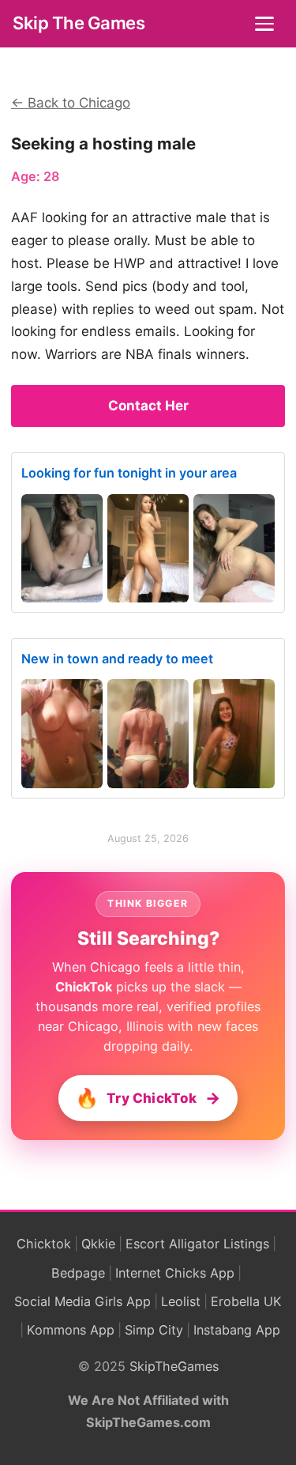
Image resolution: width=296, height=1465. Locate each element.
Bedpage (78, 1273)
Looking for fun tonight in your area (129, 473)
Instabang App (236, 1330)
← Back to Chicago (70, 103)
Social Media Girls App (82, 1301)
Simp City (154, 1330)
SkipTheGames (174, 1366)
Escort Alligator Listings (197, 1244)
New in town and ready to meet (117, 658)
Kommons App (70, 1330)
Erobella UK (246, 1301)
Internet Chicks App (174, 1273)
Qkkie (98, 1244)
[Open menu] (266, 23)
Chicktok (44, 1244)
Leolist (180, 1301)
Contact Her (148, 405)
